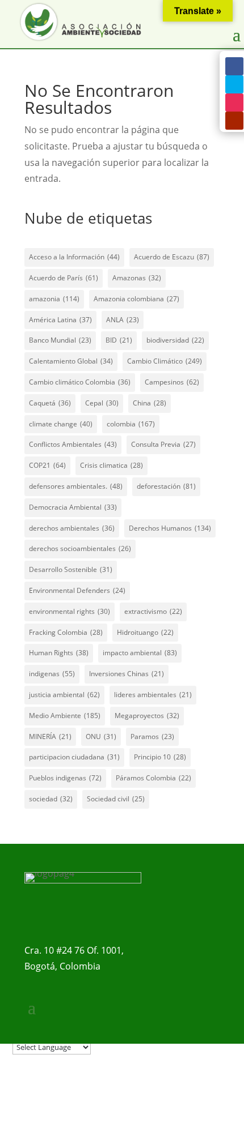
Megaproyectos (147, 715)
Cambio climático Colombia (80, 382)
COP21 (47, 465)
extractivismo (153, 611)
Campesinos (172, 382)
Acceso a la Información (74, 257)
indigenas (52, 673)
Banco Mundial (60, 340)
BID (119, 340)
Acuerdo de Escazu (171, 257)
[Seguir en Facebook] (234, 66)
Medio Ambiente (64, 715)
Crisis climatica (111, 465)
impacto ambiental (140, 652)
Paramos (152, 736)
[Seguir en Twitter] (234, 84)
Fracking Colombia (66, 632)
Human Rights (59, 652)
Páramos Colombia (153, 778)
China (149, 403)
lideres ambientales (153, 694)
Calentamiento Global (71, 361)
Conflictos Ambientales (73, 444)
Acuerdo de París (63, 278)
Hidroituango (145, 632)
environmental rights (69, 611)
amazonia (54, 299)
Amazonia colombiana (136, 299)
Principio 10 (160, 757)
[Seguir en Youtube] (234, 121)
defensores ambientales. (76, 486)
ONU (101, 736)
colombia (131, 424)
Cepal (102, 403)
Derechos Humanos (170, 528)
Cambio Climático (164, 361)
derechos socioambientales (80, 548)
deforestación (166, 486)
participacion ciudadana (74, 757)
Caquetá (50, 403)
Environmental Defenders (77, 590)
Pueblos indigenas (65, 778)
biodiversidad (175, 340)
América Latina (60, 319)
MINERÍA (50, 736)
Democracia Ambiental (73, 507)
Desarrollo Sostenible (70, 569)
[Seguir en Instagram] (234, 102)
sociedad (51, 799)
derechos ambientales (72, 528)
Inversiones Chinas (126, 673)
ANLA (122, 319)
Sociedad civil (116, 799)
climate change (60, 424)
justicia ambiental (64, 694)
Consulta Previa (163, 444)
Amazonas (136, 278)
